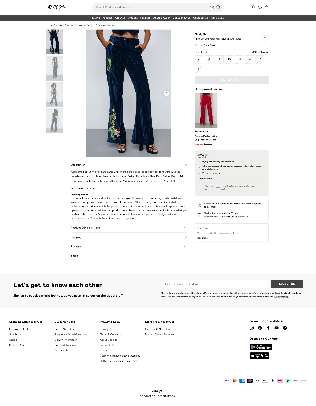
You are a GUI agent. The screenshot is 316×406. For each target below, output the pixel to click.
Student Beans (17, 345)
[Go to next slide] (166, 93)
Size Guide (15, 334)
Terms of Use (107, 345)
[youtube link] (277, 328)
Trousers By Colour (107, 25)
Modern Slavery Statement (160, 334)
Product (104, 350)
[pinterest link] (260, 328)
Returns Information (66, 345)
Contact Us (61, 350)
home (49, 25)
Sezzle (13, 339)
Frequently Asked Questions (71, 334)
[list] (128, 93)
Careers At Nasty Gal (157, 329)
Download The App (20, 329)
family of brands (289, 293)
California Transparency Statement (120, 355)
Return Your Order (65, 329)
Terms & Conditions (111, 334)
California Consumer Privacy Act (118, 361)
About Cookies (108, 339)
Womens (59, 25)
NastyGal (201, 34)
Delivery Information (66, 339)
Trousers (90, 25)
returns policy (241, 216)
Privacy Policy (108, 329)
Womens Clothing (75, 25)
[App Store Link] (261, 351)
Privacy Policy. (281, 296)
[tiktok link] (285, 328)
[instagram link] (252, 328)
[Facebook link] (268, 328)
